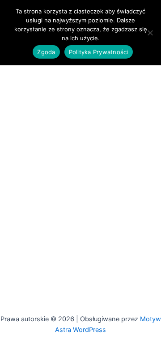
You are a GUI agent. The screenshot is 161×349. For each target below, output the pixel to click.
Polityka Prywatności (98, 51)
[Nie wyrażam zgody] (149, 32)
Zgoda (46, 51)
